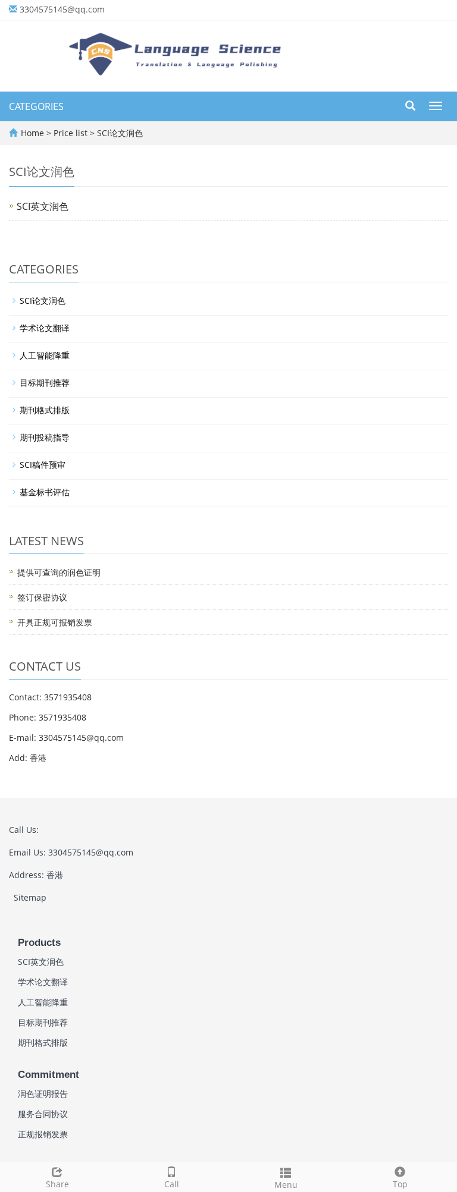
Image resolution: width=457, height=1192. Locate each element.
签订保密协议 (42, 597)
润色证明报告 (43, 1093)
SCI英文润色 (42, 206)
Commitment (48, 1074)
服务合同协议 (43, 1113)
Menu (286, 1184)
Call (171, 1184)
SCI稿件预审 (42, 464)
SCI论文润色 (119, 133)
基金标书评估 (45, 492)
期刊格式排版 (45, 410)
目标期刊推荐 (45, 382)
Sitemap (30, 897)
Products (39, 942)
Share (57, 1184)
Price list (72, 133)
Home (32, 133)
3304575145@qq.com (62, 9)
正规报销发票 (43, 1134)
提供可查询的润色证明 (59, 572)
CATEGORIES (36, 106)
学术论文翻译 (45, 328)
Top (400, 1184)
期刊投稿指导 (45, 437)
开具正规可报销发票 (54, 622)
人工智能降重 (45, 355)
